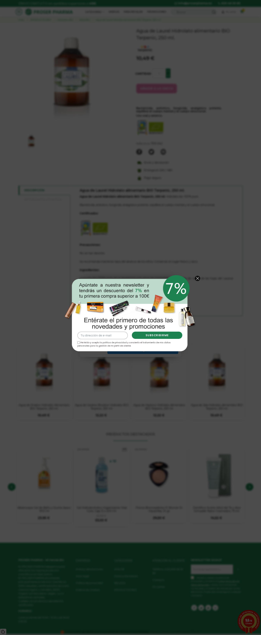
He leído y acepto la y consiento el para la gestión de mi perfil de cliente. (124, 344)
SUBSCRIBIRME (157, 335)
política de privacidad (115, 342)
